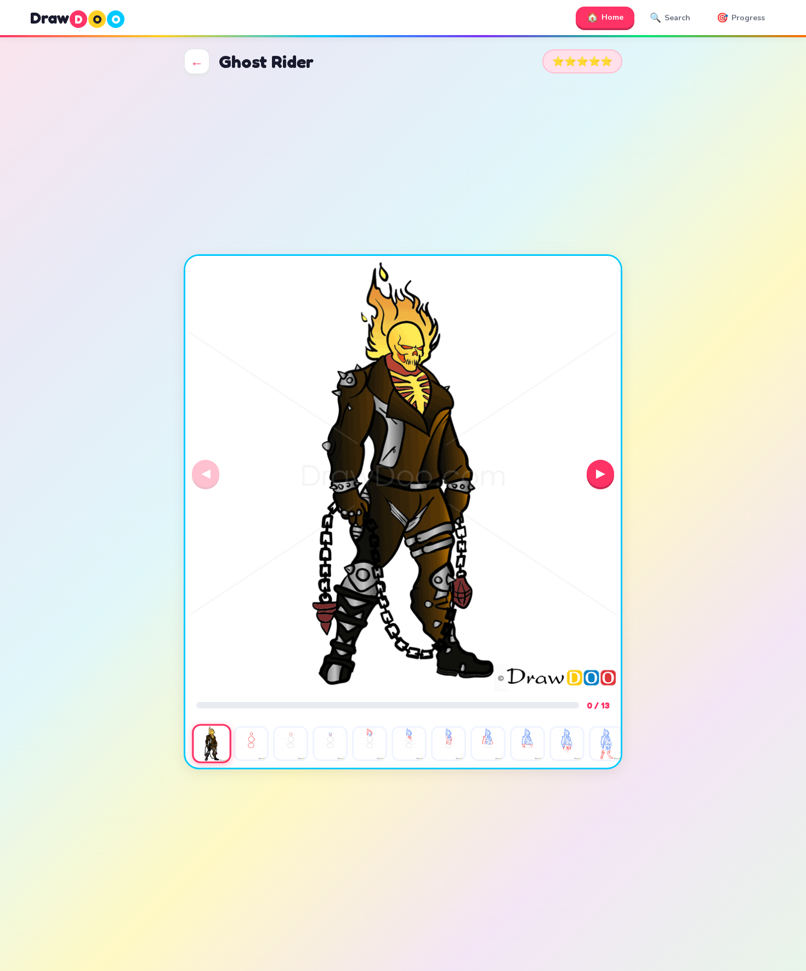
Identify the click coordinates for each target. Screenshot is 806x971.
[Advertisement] (403, 164)
